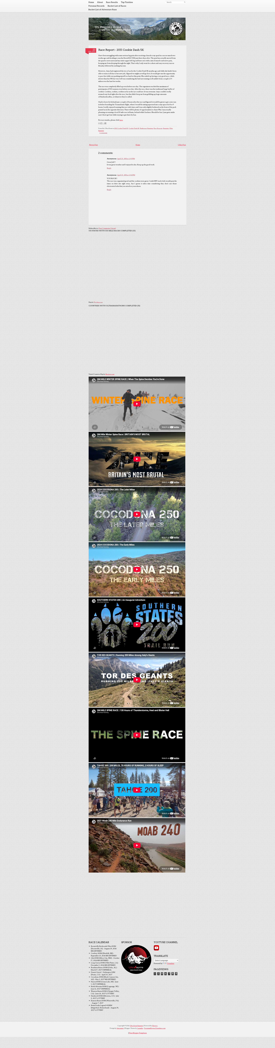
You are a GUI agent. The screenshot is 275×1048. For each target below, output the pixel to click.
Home (91, 2)
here (121, 120)
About (100, 2)
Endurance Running (146, 128)
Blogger (155, 1026)
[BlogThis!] (101, 123)
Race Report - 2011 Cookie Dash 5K (121, 49)
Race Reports (158, 128)
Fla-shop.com (98, 302)
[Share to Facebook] (105, 123)
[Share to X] (103, 123)
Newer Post (93, 145)
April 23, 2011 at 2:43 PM (126, 159)
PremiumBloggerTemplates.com (154, 1028)
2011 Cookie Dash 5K (121, 128)
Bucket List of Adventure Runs (102, 9)
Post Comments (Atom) (107, 228)
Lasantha (140, 1028)
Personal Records (96, 6)
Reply (109, 168)
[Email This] (99, 123)
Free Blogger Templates (138, 1033)
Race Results (112, 2)
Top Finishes (127, 2)
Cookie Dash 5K (134, 128)
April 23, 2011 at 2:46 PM (126, 175)
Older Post (182, 145)
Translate (170, 963)
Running (166, 128)
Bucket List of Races (117, 6)
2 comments (103, 133)
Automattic (120, 1028)
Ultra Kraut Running (136, 1026)
